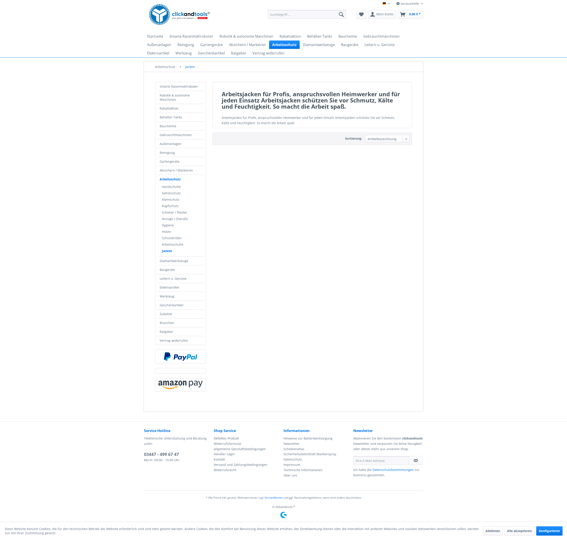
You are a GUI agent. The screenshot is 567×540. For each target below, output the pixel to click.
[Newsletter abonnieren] (416, 460)
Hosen (166, 232)
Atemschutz (170, 199)
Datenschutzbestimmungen (393, 470)
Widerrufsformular (228, 444)
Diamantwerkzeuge (174, 261)
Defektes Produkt (226, 438)
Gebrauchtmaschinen (176, 135)
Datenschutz (293, 459)
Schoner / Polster (174, 212)
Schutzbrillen (172, 238)
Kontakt (219, 459)
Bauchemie (168, 126)
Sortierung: (353, 138)
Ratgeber (166, 332)
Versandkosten (274, 498)
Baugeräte (167, 270)
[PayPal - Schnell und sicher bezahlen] (180, 356)
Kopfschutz (170, 206)
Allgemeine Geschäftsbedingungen (240, 449)
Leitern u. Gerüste (173, 278)
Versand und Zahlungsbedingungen (240, 465)
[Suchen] (341, 14)
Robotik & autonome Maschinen (175, 97)
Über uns (290, 475)
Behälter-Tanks (171, 117)
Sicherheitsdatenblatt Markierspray (310, 454)
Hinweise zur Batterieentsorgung (308, 438)
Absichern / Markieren (176, 170)
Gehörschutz (171, 193)
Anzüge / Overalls (175, 219)
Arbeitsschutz (170, 179)
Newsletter (292, 444)
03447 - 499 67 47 (161, 454)
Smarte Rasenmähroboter (179, 86)
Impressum (292, 465)
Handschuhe (171, 187)
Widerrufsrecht (225, 470)
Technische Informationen (303, 470)
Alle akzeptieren (519, 531)
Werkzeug (167, 296)
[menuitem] (307, 14)
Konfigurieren (549, 531)
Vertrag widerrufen (174, 340)
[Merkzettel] (361, 14)
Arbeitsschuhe (172, 244)
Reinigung (167, 152)
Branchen (167, 323)
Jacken (167, 251)
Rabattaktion (169, 108)
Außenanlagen (170, 144)
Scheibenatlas (294, 449)
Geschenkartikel (171, 305)
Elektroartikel (169, 287)
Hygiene (168, 225)
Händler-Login (224, 454)
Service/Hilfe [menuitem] (410, 4)
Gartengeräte (169, 161)
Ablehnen (492, 531)
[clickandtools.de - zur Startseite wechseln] (179, 15)
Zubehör (166, 314)
